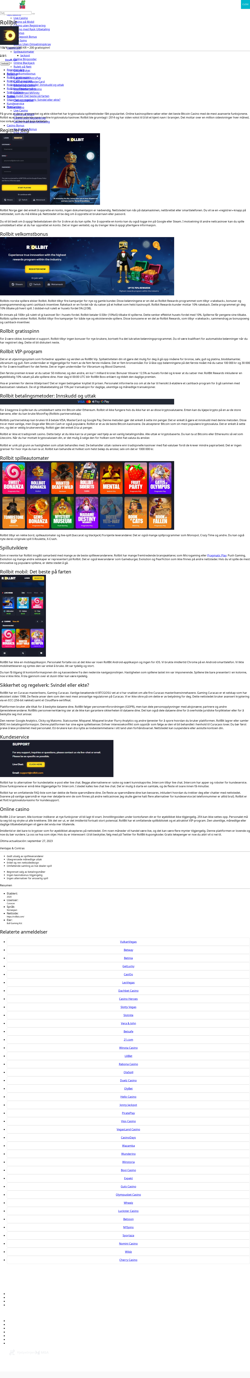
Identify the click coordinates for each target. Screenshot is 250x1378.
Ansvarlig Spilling (18, 1301)
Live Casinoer (15, 1343)
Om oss (12, 1294)
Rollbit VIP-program (19, 81)
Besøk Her (11, 59)
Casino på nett (16, 1321)
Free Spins (20, 40)
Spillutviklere (15, 92)
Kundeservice (15, 103)
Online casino (15, 107)
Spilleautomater (24, 52)
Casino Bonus (15, 125)
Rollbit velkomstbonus (21, 73)
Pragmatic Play (216, 555)
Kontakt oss (14, 1297)
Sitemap (12, 1305)
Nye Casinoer (15, 1324)
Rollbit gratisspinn (18, 77)
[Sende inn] (33, 13)
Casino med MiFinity (26, 93)
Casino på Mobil (24, 22)
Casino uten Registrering (30, 25)
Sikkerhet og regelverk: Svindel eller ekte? (33, 100)
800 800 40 (67, 1367)
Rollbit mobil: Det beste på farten (28, 96)
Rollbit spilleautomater (21, 88)
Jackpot (25, 55)
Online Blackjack (24, 63)
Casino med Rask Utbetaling (32, 29)
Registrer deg (15, 70)
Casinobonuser (16, 1328)
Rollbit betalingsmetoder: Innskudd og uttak (35, 85)
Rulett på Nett (22, 66)
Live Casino (21, 18)
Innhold (5, 63)
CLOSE (245, 4)
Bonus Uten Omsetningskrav (32, 44)
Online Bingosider (25, 59)
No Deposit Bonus (25, 37)
